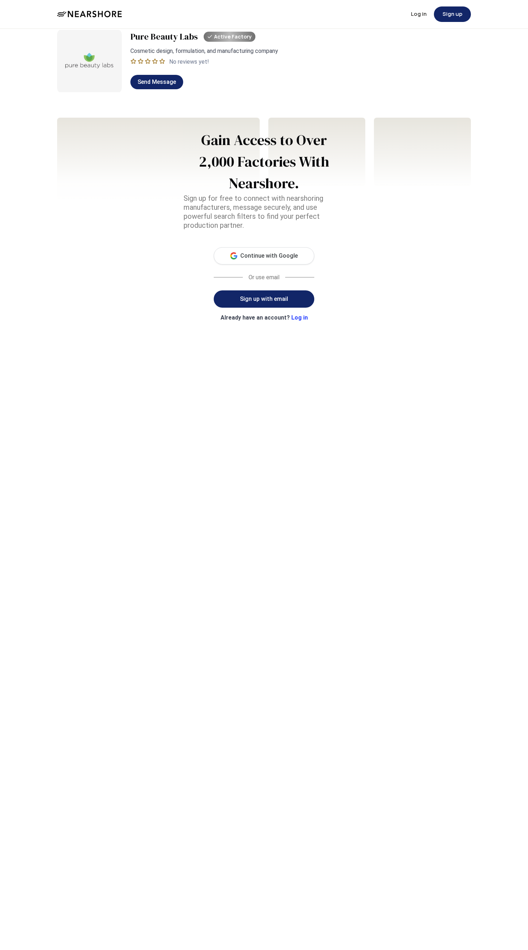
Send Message (157, 81)
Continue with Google (269, 255)
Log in (419, 14)
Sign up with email (264, 298)
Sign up (452, 14)
